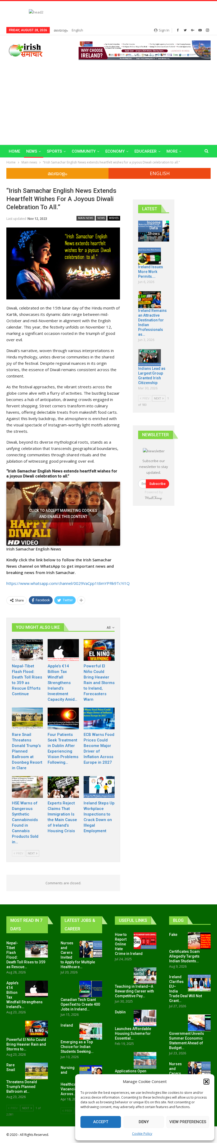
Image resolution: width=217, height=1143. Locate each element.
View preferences (187, 1121)
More (172, 151)
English (77, 30)
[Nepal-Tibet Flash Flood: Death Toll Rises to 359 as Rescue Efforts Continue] (27, 650)
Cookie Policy (142, 1133)
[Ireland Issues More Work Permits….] (149, 256)
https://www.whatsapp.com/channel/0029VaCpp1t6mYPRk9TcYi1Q (68, 583)
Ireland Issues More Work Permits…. (150, 272)
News (31, 151)
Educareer (145, 151)
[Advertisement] (108, 100)
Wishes (114, 218)
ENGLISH (160, 173)
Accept (100, 1121)
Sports (54, 151)
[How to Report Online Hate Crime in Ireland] (145, 940)
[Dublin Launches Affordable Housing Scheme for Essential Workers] (145, 1018)
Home (14, 151)
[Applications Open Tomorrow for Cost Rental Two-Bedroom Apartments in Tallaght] (145, 1060)
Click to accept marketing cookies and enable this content (63, 513)
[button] (206, 1081)
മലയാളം (61, 30)
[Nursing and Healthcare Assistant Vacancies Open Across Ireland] (90, 1073)
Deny (144, 1121)
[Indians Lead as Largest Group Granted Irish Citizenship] (149, 357)
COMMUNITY (84, 151)
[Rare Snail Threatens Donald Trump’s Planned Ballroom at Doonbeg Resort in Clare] (27, 718)
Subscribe (157, 484)
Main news (85, 218)
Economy (115, 151)
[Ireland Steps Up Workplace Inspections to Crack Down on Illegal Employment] (99, 787)
